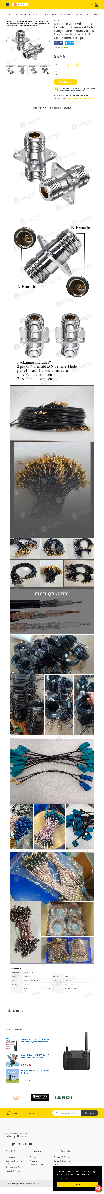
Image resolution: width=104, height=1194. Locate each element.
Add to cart (67, 82)
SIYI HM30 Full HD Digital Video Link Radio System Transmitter (35, 1040)
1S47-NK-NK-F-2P (72, 65)
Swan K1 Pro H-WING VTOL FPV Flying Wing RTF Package (35, 1056)
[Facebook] (7, 1165)
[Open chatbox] (98, 1188)
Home (8, 14)
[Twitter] (13, 1165)
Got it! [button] (77, 1185)
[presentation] (7, 1099)
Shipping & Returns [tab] (60, 107)
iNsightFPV (57, 20)
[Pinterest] (24, 1165)
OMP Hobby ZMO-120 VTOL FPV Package (35, 1071)
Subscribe (89, 1117)
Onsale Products (15, 1029)
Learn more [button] (63, 1178)
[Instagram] (18, 1165)
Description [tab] (39, 107)
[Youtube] (30, 1165)
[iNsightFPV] (20, 4)
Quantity (57, 71)
